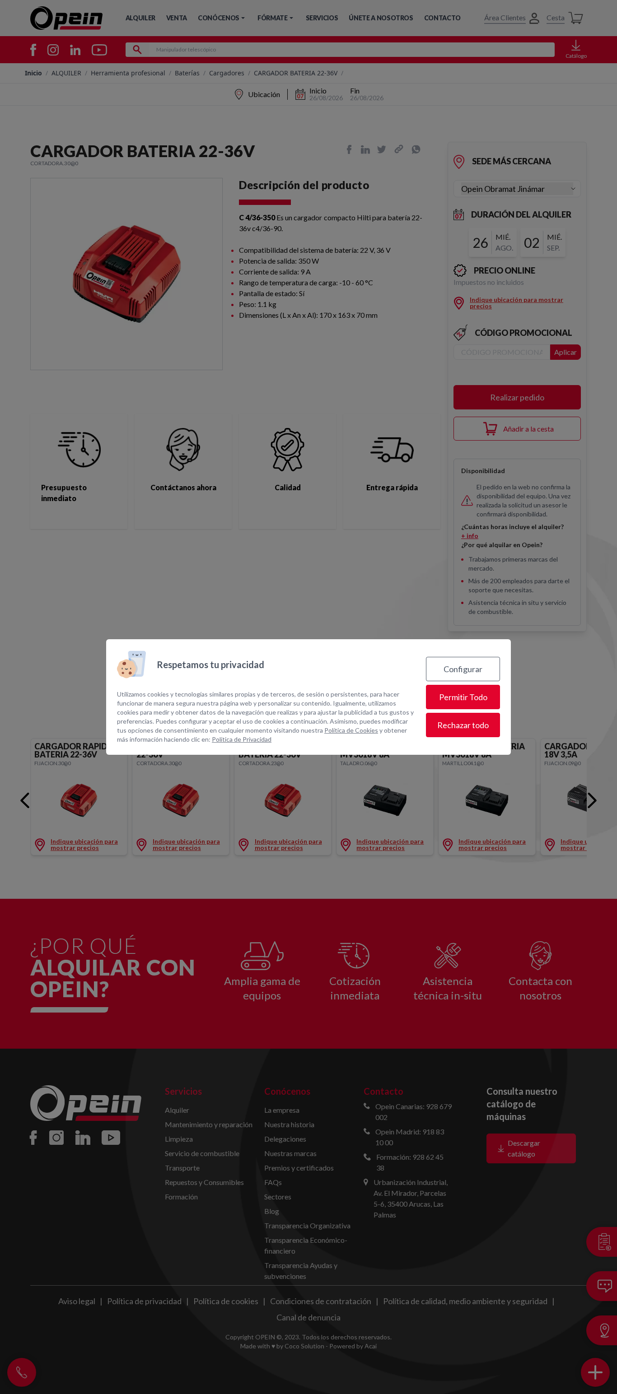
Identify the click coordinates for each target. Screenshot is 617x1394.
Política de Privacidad (241, 739)
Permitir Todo (463, 697)
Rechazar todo (463, 725)
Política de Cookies (351, 730)
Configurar (463, 669)
